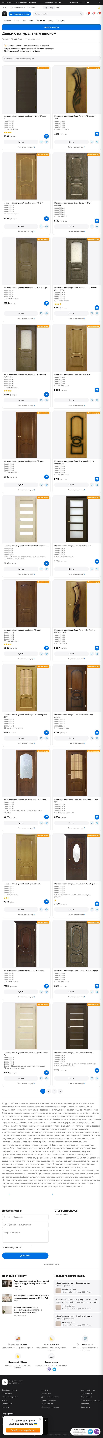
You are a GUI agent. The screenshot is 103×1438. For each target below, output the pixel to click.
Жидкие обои (86, 1397)
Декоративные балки (50, 1397)
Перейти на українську (23, 1430)
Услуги (4, 1400)
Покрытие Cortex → (52, 1264)
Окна (31, 21)
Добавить (25, 1255)
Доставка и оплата (9, 1390)
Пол (24, 21)
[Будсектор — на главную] (4, 13)
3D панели (45, 1390)
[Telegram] (54, 1369)
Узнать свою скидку (25, 147)
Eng (51, 8)
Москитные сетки (88, 1390)
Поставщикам (7, 1404)
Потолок (7, 21)
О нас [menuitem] (5, 7)
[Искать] (81, 14)
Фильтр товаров (51, 27)
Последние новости (14, 1275)
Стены (16, 21)
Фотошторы (85, 1404)
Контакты (6, 1407)
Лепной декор (47, 1404)
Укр (45, 8)
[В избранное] (41, 142)
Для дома (61, 21)
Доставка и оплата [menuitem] (17, 7)
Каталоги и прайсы (9, 1397)
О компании (7, 1393)
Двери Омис (46, 1393)
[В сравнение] (46, 142)
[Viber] (49, 1369)
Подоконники (86, 1393)
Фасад (51, 21)
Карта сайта (85, 1407)
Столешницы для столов (91, 1400)
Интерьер (41, 21)
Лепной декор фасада (50, 1407)
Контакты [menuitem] (31, 7)
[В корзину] (46, 136)
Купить (21, 142)
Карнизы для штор (48, 1400)
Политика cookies (54, 1435)
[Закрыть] (99, 2)
